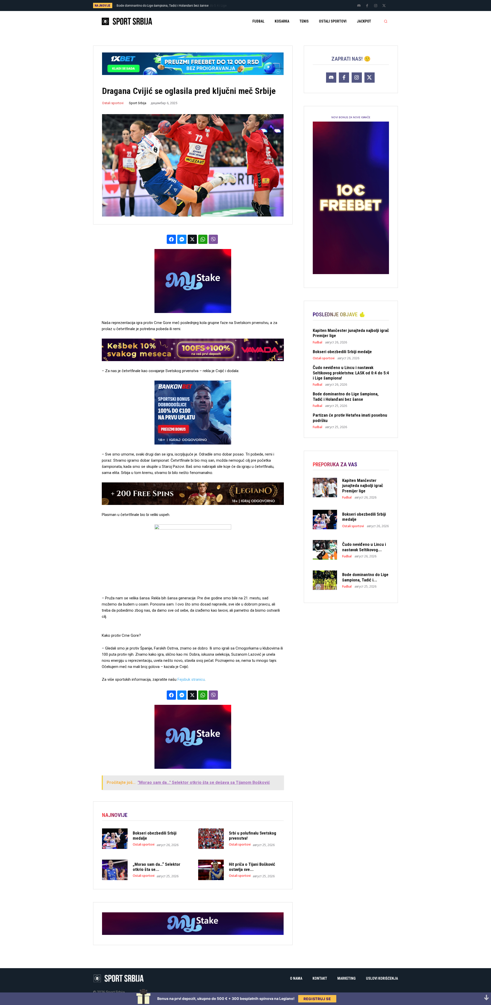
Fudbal (317, 342)
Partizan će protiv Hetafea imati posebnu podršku (153, 5)
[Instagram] (375, 5)
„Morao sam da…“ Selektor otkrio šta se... (156, 867)
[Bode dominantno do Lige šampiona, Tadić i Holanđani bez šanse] (325, 580)
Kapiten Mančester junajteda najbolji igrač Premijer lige (362, 485)
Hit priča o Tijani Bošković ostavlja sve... (252, 867)
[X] (384, 5)
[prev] (254, 5)
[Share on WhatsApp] (202, 239)
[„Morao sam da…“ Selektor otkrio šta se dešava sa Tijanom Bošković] (115, 870)
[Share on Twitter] (192, 239)
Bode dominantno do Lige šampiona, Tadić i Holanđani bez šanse (345, 396)
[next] (262, 5)
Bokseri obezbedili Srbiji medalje (342, 351)
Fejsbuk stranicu (191, 679)
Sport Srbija (137, 103)
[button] (385, 21)
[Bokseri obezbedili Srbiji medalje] (115, 838)
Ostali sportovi (113, 103)
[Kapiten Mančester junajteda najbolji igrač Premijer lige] (325, 487)
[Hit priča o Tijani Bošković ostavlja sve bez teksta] (211, 870)
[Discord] (358, 5)
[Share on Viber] (213, 239)
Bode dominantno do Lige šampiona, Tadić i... (365, 577)
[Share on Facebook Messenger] (181, 239)
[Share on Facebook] (171, 239)
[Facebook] (367, 5)
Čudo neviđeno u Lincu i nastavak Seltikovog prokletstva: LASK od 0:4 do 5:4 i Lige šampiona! (351, 373)
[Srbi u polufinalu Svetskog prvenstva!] (211, 838)
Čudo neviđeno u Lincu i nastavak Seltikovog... (364, 547)
